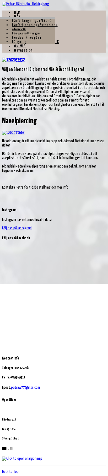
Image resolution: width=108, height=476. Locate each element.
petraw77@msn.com (25, 387)
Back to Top (10, 472)
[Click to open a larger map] (22, 458)
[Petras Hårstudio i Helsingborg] (25, 4)
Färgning (19, 42)
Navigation (23, 50)
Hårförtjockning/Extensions (35, 25)
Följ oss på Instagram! (17, 228)
